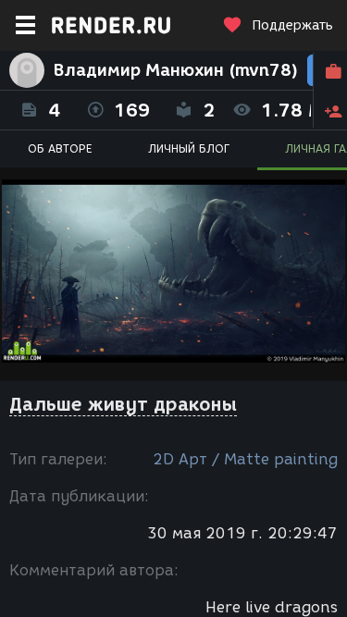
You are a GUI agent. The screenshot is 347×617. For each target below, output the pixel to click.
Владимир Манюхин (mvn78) (176, 70)
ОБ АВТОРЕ (60, 148)
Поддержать (292, 25)
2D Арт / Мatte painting (245, 459)
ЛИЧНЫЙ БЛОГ (188, 148)
